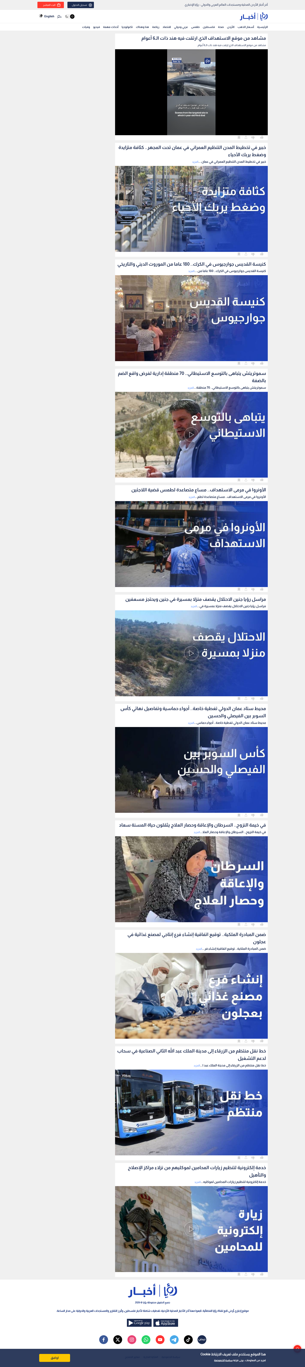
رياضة (155, 26)
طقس (195, 26)
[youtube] (160, 1339)
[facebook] (103, 1339)
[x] (117, 1339)
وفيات (86, 26)
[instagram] (131, 1339)
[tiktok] (188, 1339)
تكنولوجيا (127, 26)
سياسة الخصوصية (223, 1360)
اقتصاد (167, 26)
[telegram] (174, 1339)
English (49, 16)
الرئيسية (262, 26)
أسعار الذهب (246, 26)
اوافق (55, 1358)
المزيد (195, 161)
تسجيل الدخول (79, 5)
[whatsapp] (146, 1339)
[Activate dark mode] (69, 16)
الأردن (230, 26)
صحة (221, 26)
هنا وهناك (142, 26)
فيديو (96, 26)
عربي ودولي (181, 26)
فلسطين (209, 26)
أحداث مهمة (110, 26)
